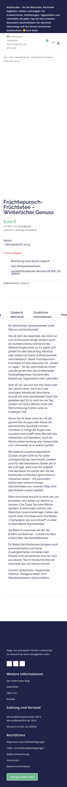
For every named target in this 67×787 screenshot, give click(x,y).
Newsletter (13, 686)
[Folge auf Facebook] (9, 663)
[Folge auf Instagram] (15, 663)
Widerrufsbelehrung (18, 754)
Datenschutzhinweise (18, 766)
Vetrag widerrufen (22, 777)
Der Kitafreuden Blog (18, 680)
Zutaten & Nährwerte (17, 314)
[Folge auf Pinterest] (22, 663)
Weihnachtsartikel (22, 57)
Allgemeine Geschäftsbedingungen (26, 741)
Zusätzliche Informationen (43, 314)
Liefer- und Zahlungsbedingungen (25, 748)
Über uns (12, 692)
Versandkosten (24, 226)
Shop (11, 57)
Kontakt (11, 699)
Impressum (13, 760)
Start (5, 57)
